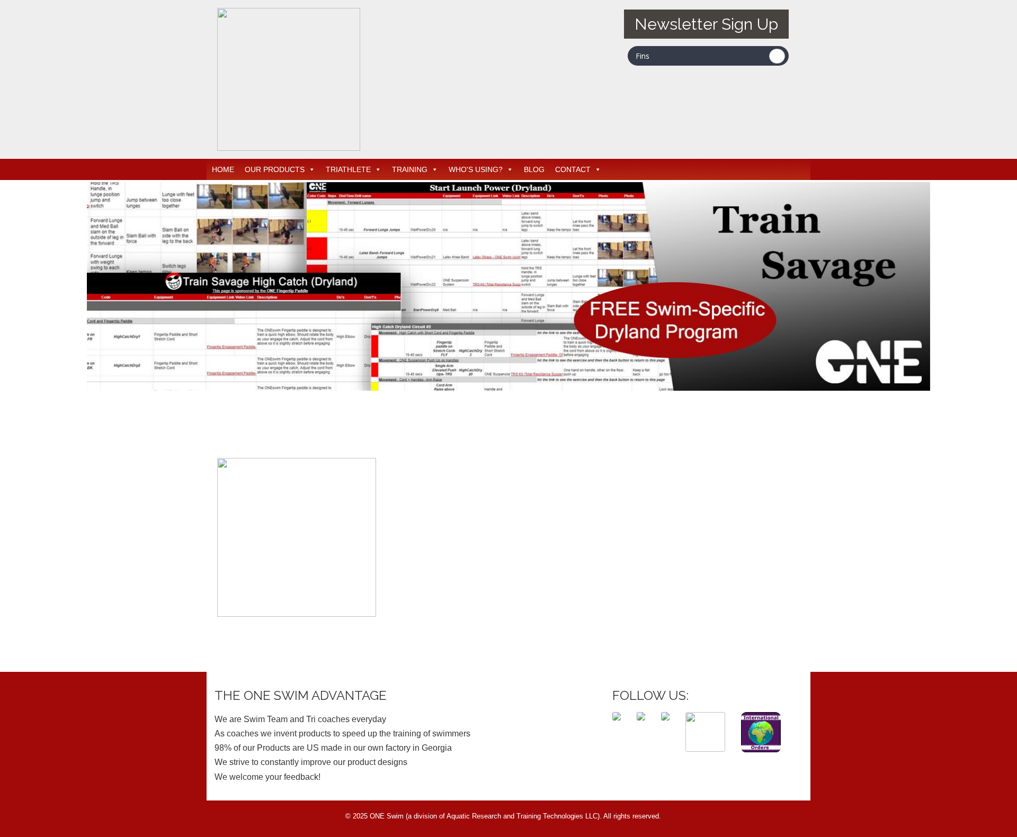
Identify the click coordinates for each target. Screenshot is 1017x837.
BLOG (534, 169)
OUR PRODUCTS (275, 169)
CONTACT (573, 169)
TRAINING (409, 169)
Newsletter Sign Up (706, 24)
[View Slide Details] (508, 286)
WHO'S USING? (476, 169)
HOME (223, 169)
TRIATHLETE (348, 169)
